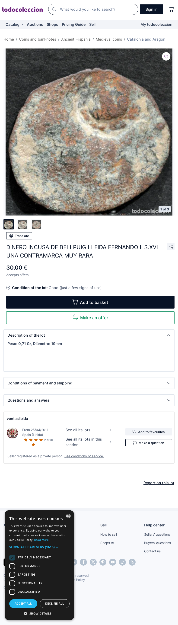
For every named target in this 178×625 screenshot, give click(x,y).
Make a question (151, 443)
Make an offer (94, 317)
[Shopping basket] (171, 9)
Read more (41, 540)
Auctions (35, 24)
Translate (22, 236)
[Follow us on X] (93, 562)
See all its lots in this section (84, 442)
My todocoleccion (156, 24)
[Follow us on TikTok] (122, 562)
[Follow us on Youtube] (112, 562)
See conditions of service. (84, 456)
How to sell (108, 534)
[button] (89, 335)
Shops (52, 24)
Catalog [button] (13, 24)
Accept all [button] (23, 604)
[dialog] (39, 565)
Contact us (152, 551)
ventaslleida (17, 418)
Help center (154, 525)
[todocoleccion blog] (132, 562)
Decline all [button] (54, 604)
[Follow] (166, 56)
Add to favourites (151, 432)
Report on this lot (158, 482)
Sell (92, 24)
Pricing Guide (74, 24)
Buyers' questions (157, 543)
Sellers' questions (157, 534)
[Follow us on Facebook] (83, 562)
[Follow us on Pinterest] (102, 562)
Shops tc (107, 543)
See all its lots (78, 430)
